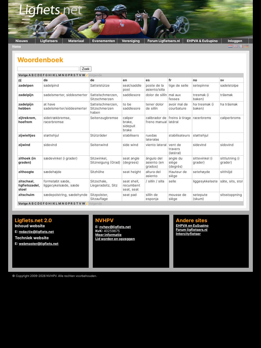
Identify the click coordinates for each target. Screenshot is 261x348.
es (148, 80)
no (195, 80)
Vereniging (131, 41)
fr (170, 80)
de (92, 80)
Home (16, 46)
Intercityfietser (188, 234)
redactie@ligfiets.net (36, 232)
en (125, 80)
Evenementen (103, 41)
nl (19, 80)
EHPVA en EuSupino (192, 225)
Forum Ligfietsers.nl (164, 41)
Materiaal (76, 41)
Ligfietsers (49, 41)
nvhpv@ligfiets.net (115, 227)
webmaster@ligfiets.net (38, 244)
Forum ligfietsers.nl (191, 229)
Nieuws (22, 41)
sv (222, 80)
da (46, 80)
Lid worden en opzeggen (115, 239)
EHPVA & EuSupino (202, 41)
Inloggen (235, 41)
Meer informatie (108, 235)
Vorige (23, 75)
